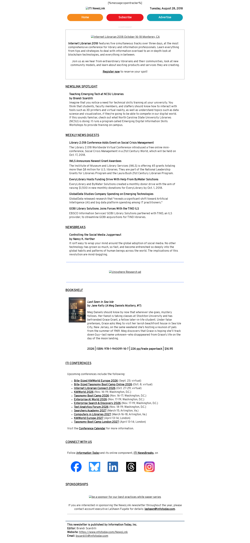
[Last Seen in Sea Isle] (77, 322)
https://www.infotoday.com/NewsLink (103, 532)
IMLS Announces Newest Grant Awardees (95, 161)
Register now (111, 72)
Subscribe (125, 17)
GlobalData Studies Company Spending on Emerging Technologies (111, 194)
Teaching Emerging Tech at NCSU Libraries (96, 94)
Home (85, 17)
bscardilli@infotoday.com (92, 536)
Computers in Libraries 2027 (92, 414)
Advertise (165, 17)
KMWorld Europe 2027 (88, 418)
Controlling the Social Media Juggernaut (95, 235)
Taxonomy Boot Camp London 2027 (96, 422)
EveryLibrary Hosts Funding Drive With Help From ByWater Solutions (113, 179)
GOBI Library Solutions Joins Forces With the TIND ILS (104, 209)
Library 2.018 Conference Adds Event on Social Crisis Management (111, 143)
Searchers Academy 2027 (90, 411)
